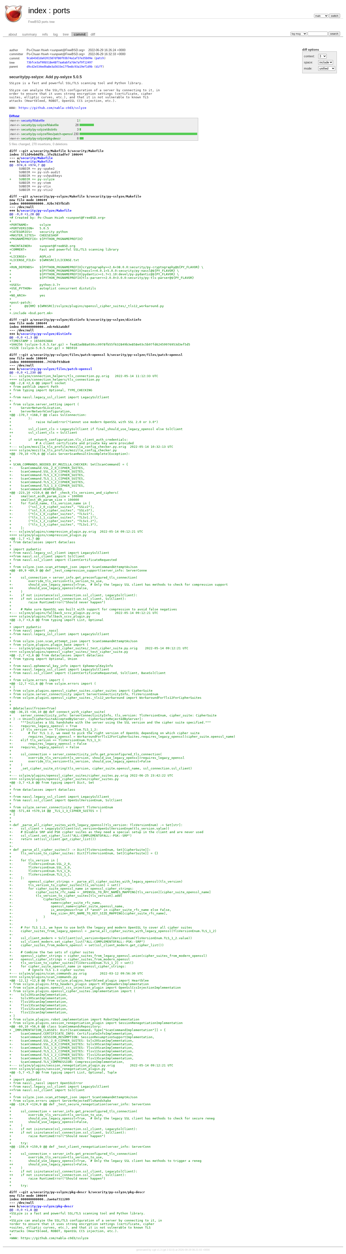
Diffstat (14, 116)
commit (79, 34)
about (12, 34)
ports (61, 10)
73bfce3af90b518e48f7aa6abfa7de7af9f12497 (60, 62)
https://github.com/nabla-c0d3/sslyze (52, 108)
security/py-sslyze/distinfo (39, 129)
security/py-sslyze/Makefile (40, 125)
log (55, 34)
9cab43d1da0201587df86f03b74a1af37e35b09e (60, 58)
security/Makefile (32, 120)
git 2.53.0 (168, 1249)
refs (45, 34)
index (37, 10)
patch (100, 58)
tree (66, 34)
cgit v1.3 (157, 1249)
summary (29, 34)
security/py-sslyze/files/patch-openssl (47, 134)
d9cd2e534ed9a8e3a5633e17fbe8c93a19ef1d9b (60, 66)
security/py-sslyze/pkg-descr (40, 138)
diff (93, 34)
